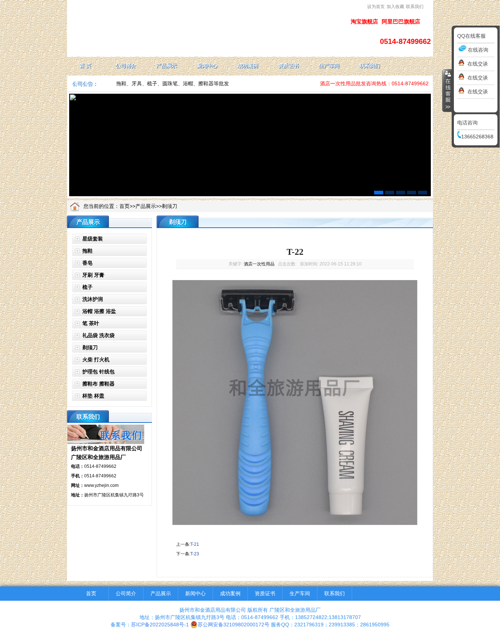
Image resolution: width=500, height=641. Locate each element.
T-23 (194, 553)
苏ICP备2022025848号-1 (160, 624)
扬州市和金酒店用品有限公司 (106, 448)
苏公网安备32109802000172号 (233, 624)
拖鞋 (87, 251)
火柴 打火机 (95, 359)
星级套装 (92, 239)
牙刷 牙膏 (93, 275)
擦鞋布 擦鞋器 (98, 384)
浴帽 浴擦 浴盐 (99, 311)
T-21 (194, 544)
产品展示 (145, 206)
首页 (124, 206)
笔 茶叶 (90, 323)
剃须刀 (169, 206)
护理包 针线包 (98, 371)
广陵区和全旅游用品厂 (98, 457)
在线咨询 (478, 50)
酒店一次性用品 (259, 264)
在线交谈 (477, 64)
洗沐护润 (92, 299)
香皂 (87, 263)
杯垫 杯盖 (93, 396)
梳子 (87, 287)
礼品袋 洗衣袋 (98, 335)
